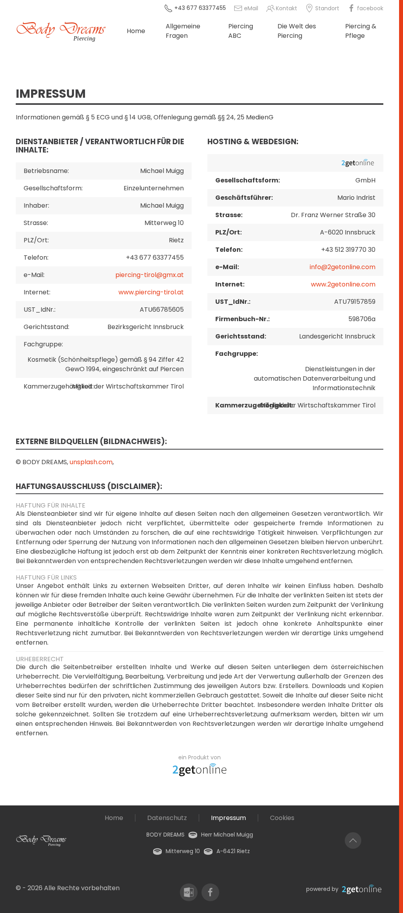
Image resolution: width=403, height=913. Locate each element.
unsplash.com (91, 462)
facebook (370, 8)
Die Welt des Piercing (296, 31)
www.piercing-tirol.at (151, 292)
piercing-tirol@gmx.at (149, 274)
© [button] (18, 888)
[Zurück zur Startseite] (71, 31)
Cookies (282, 817)
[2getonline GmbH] (361, 889)
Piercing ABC (240, 31)
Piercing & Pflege (360, 31)
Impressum (228, 817)
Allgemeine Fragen (183, 31)
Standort (327, 8)
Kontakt (286, 8)
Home (136, 30)
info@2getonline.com (342, 266)
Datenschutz (167, 817)
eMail (251, 8)
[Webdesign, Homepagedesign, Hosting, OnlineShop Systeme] (199, 769)
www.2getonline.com (343, 284)
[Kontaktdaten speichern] (189, 892)
